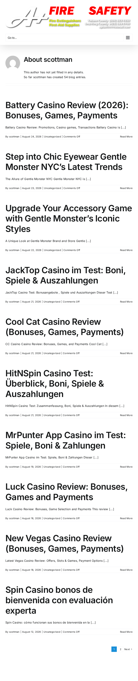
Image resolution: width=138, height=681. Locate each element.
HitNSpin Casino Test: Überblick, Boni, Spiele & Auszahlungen (54, 383)
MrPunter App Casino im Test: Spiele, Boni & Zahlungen (65, 440)
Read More (126, 136)
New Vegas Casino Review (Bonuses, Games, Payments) (64, 543)
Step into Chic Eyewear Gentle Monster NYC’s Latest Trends (65, 161)
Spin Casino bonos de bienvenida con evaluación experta (59, 600)
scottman (14, 136)
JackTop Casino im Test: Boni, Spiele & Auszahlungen (65, 275)
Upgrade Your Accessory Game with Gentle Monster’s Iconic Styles (68, 218)
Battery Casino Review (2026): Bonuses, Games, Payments (66, 110)
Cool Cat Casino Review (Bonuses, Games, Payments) (64, 326)
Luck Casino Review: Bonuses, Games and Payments (66, 491)
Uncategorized (52, 136)
